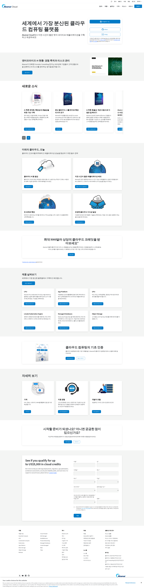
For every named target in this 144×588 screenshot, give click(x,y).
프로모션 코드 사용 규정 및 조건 (29, 262)
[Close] (141, 582)
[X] (20, 576)
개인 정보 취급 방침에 (86, 508)
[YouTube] (23, 576)
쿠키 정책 (95, 41)
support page (53, 473)
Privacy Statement (53, 586)
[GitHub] (29, 576)
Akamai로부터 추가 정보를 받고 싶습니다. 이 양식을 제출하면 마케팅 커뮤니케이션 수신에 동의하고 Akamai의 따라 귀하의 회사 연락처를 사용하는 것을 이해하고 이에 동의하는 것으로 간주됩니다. (97, 508)
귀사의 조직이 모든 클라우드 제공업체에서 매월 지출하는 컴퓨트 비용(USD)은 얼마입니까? (85, 497)
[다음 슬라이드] (28, 138)
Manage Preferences (130, 582)
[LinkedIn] (26, 576)
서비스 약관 (102, 39)
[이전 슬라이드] (24, 138)
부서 (75, 478)
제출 (77, 515)
